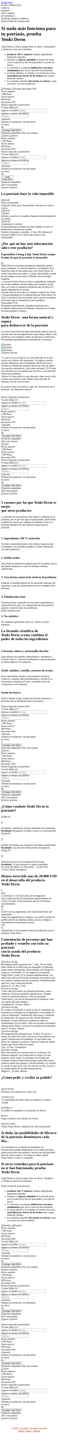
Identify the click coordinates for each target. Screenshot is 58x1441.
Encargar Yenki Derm (11, 130)
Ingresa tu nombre (10, 110)
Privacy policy (25, 1431)
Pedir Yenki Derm (7, 178)
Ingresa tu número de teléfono (15, 113)
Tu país (5, 107)
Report (36, 1431)
